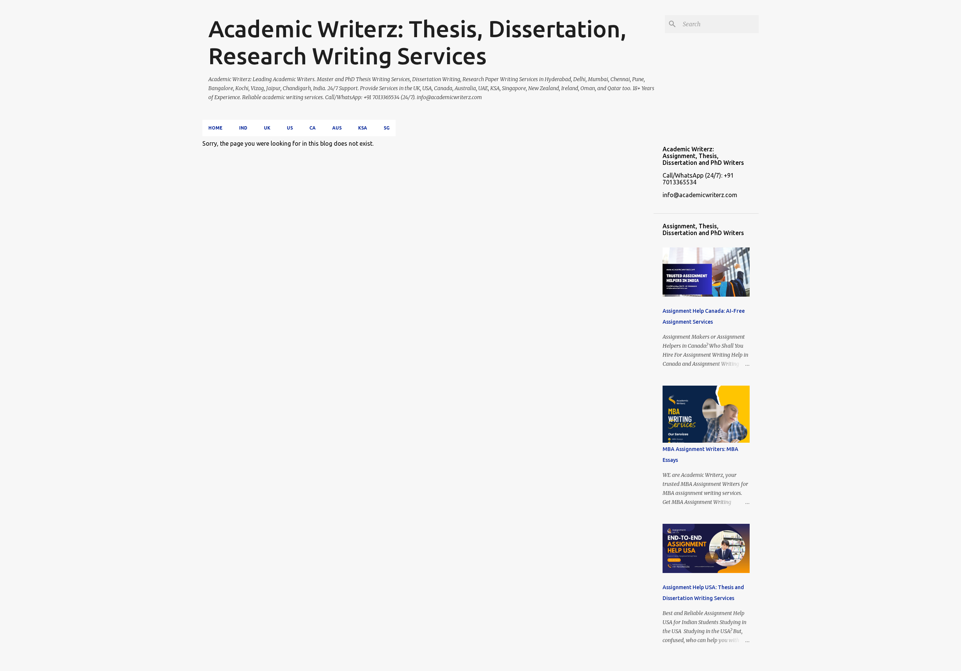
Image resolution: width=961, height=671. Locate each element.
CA (312, 127)
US (290, 127)
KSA (362, 127)
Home (215, 127)
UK (267, 127)
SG (387, 127)
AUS (337, 127)
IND (243, 127)
